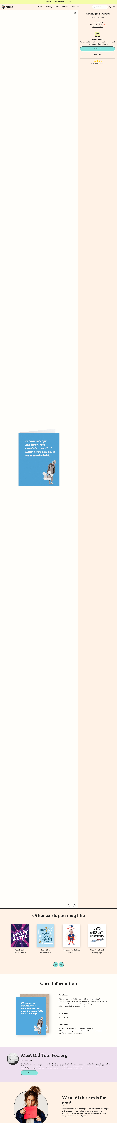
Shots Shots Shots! (97, 950)
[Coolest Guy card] (46, 935)
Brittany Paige (97, 953)
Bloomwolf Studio (46, 953)
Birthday (49, 7)
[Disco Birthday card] (20, 935)
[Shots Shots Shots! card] (97, 935)
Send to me (97, 54)
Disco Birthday (20, 950)
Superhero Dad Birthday (71, 950)
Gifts (57, 7)
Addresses (65, 7)
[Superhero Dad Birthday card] (71, 935)
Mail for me (97, 49)
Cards (40, 7)
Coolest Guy (45, 950)
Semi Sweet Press (20, 953)
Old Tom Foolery (98, 17)
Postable (71, 953)
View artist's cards (29, 1073)
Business (75, 7)
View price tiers (98, 27)
